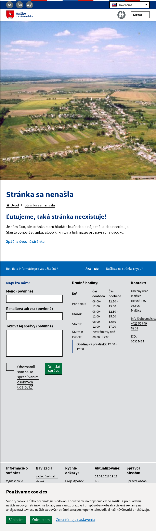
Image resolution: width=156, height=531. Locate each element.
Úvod (14, 205)
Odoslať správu (54, 368)
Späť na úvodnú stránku (25, 241)
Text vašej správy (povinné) (29, 326)
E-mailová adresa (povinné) (29, 308)
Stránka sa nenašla (40, 205)
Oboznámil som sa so (28, 377)
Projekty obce (74, 481)
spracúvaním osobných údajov (28, 382)
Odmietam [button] (41, 519)
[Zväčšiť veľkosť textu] (29, 4)
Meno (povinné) (19, 291)
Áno (89, 269)
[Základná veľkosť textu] (19, 4)
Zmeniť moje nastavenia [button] (75, 519)
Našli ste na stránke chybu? (124, 269)
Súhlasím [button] (16, 519)
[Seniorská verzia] (121, 15)
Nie (97, 269)
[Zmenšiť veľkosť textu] (9, 4)
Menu (137, 14)
